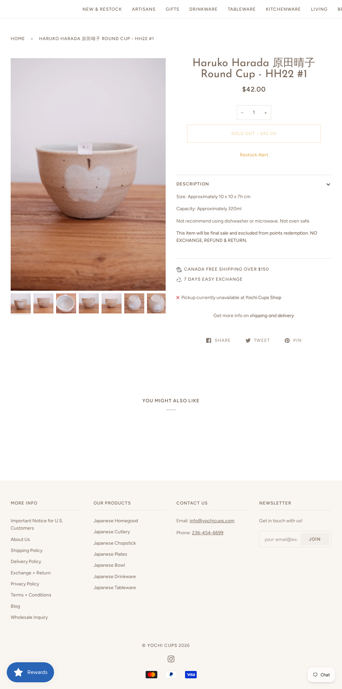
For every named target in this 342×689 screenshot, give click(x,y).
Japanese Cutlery (112, 531)
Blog (15, 606)
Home (18, 38)
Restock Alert (254, 154)
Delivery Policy (26, 561)
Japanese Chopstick (115, 543)
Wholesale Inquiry (29, 617)
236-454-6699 (207, 532)
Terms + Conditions (31, 594)
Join (315, 539)
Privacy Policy (25, 583)
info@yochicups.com (212, 520)
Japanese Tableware (115, 587)
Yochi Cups (162, 645)
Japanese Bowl (109, 565)
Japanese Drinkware (115, 576)
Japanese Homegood (116, 520)
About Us (20, 539)
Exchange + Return (31, 572)
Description (192, 183)
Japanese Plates (110, 554)
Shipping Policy (26, 550)
